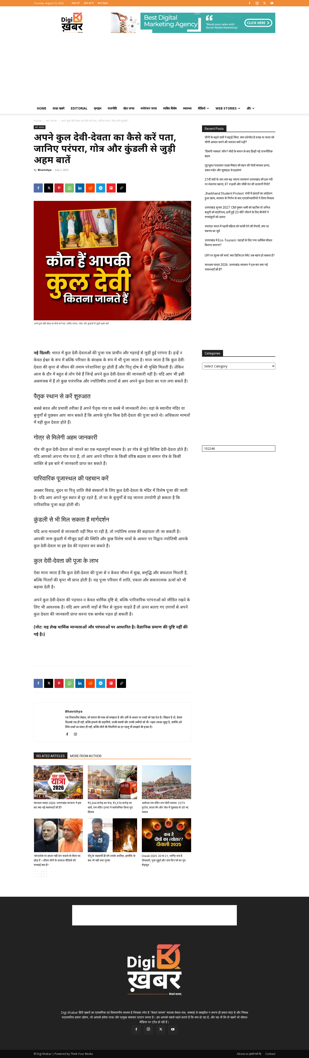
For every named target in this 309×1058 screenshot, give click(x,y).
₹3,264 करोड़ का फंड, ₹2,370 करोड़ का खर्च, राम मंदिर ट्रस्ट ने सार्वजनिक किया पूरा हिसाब (110, 807)
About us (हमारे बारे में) (249, 1054)
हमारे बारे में (88, 3)
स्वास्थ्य (187, 108)
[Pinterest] (59, 188)
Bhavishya (45, 169)
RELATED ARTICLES (50, 756)
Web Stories (226, 108)
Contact (270, 1054)
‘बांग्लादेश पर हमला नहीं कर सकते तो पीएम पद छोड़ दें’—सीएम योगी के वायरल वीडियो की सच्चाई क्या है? (57, 860)
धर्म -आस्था (51, 121)
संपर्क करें (75, 3)
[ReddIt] (90, 188)
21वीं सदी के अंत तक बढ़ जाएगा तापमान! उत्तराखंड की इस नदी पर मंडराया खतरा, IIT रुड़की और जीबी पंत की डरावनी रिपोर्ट (239, 182)
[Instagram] (257, 3)
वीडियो (201, 108)
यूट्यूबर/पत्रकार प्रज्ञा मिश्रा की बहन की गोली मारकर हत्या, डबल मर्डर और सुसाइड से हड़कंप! (237, 168)
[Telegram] (100, 188)
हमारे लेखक (103, 3)
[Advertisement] (154, 69)
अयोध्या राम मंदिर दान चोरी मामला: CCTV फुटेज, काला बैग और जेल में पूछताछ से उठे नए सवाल (165, 807)
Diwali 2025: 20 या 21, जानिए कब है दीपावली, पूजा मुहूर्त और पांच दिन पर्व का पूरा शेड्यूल (164, 860)
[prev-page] (36, 874)
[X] (264, 3)
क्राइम (97, 108)
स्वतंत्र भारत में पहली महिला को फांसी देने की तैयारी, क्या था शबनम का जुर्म (237, 228)
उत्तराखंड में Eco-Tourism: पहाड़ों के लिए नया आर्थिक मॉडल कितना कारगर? (238, 242)
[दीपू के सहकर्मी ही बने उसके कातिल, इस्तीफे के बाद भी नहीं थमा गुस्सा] (112, 835)
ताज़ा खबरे (58, 108)
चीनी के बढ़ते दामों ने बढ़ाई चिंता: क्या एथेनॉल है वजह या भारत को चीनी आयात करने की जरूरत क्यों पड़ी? (239, 140)
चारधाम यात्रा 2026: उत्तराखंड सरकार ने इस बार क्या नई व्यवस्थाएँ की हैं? (236, 267)
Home (41, 108)
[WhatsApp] (69, 188)
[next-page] (44, 874)
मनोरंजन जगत (149, 108)
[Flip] (111, 188)
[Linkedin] (79, 188)
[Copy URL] (121, 188)
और (249, 108)
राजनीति (112, 108)
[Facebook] (249, 3)
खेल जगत (128, 108)
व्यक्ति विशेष (170, 108)
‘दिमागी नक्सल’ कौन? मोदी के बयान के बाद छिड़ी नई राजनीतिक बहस (239, 154)
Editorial (79, 108)
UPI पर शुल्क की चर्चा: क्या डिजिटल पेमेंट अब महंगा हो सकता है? (240, 255)
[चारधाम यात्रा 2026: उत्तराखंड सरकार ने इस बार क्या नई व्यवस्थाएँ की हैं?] (58, 782)
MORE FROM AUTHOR (86, 756)
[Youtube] (272, 3)
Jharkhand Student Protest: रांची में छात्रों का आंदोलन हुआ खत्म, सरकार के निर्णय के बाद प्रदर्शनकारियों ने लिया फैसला (239, 196)
